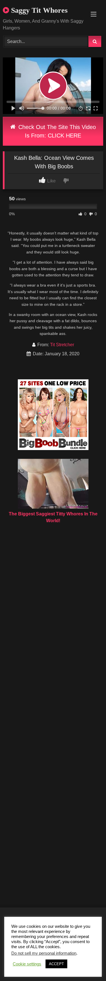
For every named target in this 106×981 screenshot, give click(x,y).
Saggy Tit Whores (38, 10)
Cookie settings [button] (27, 964)
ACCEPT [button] (56, 964)
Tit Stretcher (62, 344)
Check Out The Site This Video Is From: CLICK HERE (56, 131)
